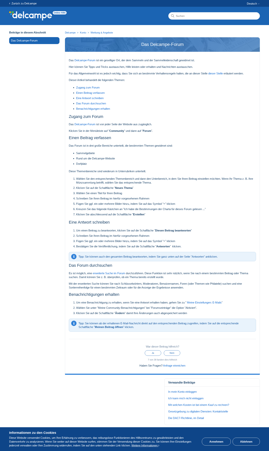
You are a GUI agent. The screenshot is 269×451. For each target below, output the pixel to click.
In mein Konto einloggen (182, 391)
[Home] (30, 15)
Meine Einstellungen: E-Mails (204, 302)
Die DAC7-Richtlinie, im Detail (186, 418)
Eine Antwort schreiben (90, 98)
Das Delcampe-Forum (24, 40)
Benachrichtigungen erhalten (93, 108)
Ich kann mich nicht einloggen (185, 398)
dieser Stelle (216, 73)
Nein (172, 353)
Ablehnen (246, 441)
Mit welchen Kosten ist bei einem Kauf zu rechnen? (198, 404)
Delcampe (70, 32)
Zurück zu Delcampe (23, 3)
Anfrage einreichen (174, 365)
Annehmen (216, 441)
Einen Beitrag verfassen (90, 92)
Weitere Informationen (144, 445)
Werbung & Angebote (102, 32)
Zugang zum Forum (88, 87)
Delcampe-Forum (85, 60)
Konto (83, 32)
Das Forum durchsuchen (91, 103)
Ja (153, 353)
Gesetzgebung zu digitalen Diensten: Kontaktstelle (198, 411)
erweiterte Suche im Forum (109, 273)
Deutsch (252, 3)
